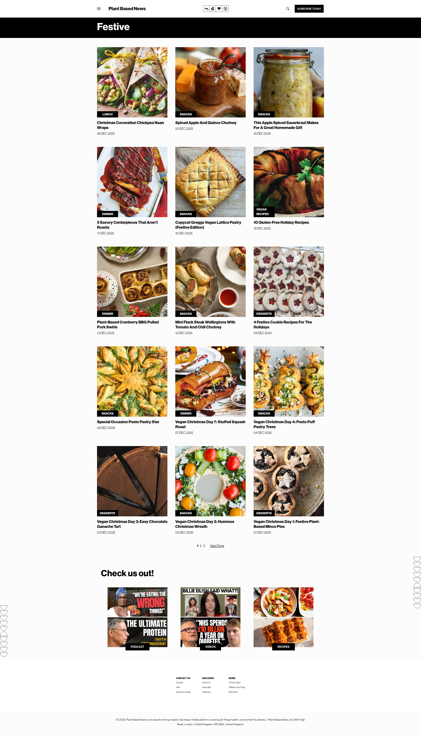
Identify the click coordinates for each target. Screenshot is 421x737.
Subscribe (206, 687)
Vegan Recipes (262, 211)
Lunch (108, 114)
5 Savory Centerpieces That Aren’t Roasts (127, 225)
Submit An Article (183, 692)
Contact (179, 682)
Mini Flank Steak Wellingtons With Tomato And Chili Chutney (205, 324)
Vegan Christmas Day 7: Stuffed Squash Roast (210, 424)
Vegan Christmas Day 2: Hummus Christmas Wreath (204, 524)
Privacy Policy (234, 682)
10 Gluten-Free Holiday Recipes (281, 222)
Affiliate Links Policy (237, 687)
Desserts (264, 314)
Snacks (186, 114)
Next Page (217, 546)
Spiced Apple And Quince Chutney (205, 122)
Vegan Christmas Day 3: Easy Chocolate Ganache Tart (132, 524)
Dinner (107, 214)
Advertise (206, 692)
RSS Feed (233, 692)
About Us (206, 682)
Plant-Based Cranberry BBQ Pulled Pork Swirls (128, 324)
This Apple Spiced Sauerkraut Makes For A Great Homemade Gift (286, 125)
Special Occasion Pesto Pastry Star (128, 421)
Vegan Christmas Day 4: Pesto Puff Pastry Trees (284, 424)
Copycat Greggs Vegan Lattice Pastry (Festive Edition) (208, 225)
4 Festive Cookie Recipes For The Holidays (283, 324)
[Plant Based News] (98, 8)
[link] (216, 8)
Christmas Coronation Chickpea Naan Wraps (130, 125)
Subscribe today (309, 8)
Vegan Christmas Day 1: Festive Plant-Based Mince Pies (287, 524)
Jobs (178, 687)
